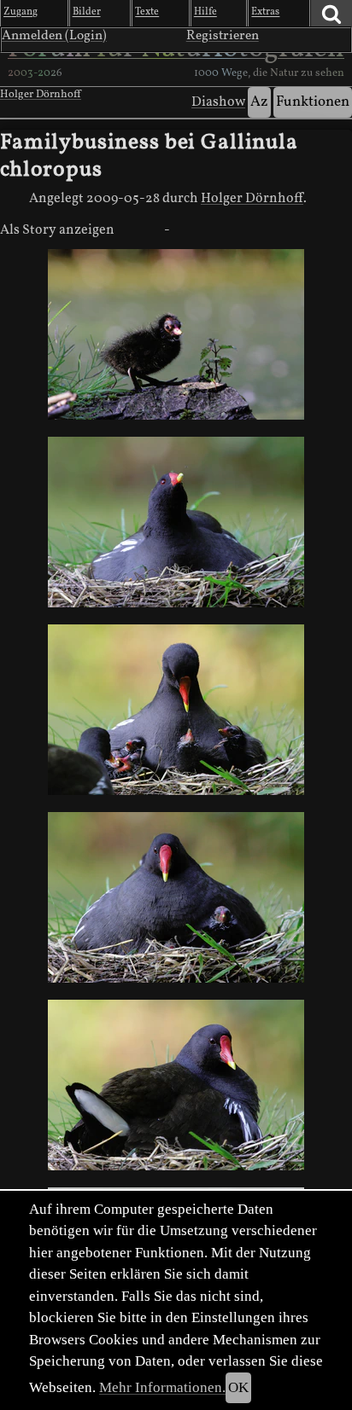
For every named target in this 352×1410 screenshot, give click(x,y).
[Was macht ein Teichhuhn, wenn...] (176, 522)
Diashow (218, 102)
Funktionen (312, 102)
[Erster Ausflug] (176, 334)
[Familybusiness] (176, 709)
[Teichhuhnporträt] (176, 1085)
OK (238, 1387)
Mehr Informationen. (162, 1387)
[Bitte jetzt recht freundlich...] (176, 897)
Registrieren (222, 35)
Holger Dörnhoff (40, 94)
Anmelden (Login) (54, 35)
